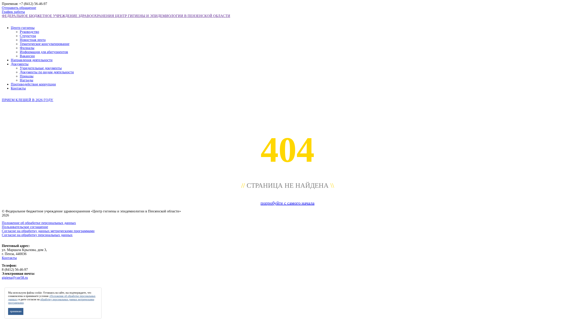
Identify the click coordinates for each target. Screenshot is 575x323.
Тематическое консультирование (44, 44)
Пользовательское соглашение (25, 227)
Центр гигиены (23, 28)
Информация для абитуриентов (44, 52)
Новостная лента (33, 40)
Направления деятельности (32, 60)
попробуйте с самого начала (287, 203)
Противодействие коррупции (33, 84)
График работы (13, 12)
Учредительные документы (41, 68)
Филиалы (27, 48)
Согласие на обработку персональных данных (37, 235)
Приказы (26, 76)
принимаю (16, 311)
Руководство (29, 32)
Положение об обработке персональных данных (39, 223)
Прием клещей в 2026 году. (27, 100)
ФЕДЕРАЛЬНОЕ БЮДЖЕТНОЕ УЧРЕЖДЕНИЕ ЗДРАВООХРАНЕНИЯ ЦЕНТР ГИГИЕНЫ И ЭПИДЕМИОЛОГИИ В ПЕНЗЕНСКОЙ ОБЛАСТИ (116, 16)
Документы (20, 64)
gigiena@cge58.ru (15, 277)
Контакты (18, 88)
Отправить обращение (19, 8)
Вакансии (27, 56)
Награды (26, 80)
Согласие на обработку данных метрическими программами (48, 231)
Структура (28, 36)
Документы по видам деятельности (47, 72)
